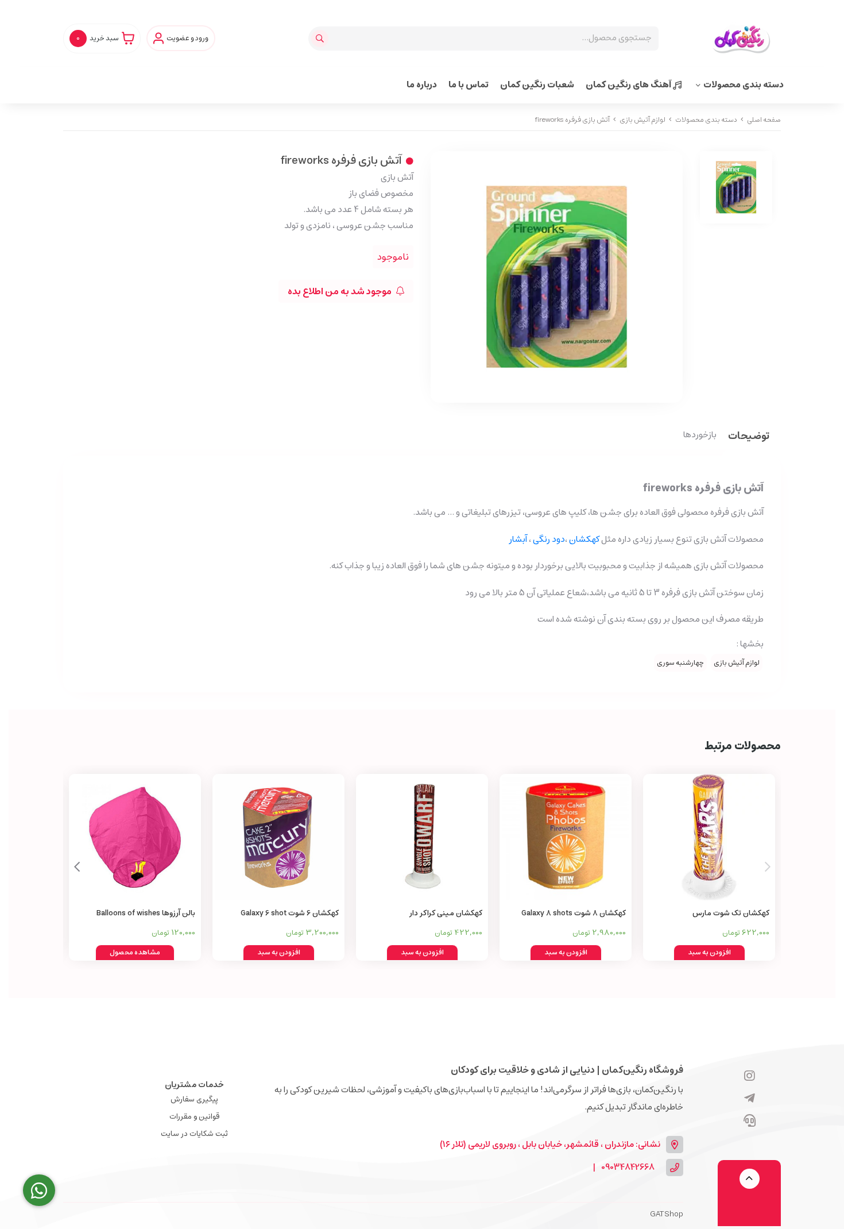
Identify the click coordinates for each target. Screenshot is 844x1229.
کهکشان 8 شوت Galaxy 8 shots (573, 913)
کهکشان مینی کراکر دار (445, 913)
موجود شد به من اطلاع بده (340, 291)
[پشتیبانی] (749, 1121)
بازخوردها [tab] (700, 435)
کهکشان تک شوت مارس (730, 913)
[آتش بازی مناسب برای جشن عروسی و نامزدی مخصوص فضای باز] (278, 837)
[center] (321, 38)
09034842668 (628, 1167)
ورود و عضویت (187, 38)
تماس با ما (468, 85)
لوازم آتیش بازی (642, 120)
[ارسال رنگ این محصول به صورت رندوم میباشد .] (135, 837)
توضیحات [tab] (748, 437)
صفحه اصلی (764, 120)
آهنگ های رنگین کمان (629, 85)
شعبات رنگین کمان (537, 85)
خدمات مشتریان (194, 1085)
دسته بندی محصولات (743, 85)
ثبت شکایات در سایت (194, 1134)
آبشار (516, 539)
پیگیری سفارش (194, 1099)
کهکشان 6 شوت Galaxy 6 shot (290, 913)
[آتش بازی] (566, 837)
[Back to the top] (750, 1179)
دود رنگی (549, 539)
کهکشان (584, 539)
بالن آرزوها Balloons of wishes (145, 913)
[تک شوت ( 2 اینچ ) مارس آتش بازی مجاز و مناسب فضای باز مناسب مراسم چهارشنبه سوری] (709, 837)
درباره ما (421, 85)
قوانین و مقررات (194, 1116)
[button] (76, 867)
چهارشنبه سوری (680, 663)
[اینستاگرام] (749, 1077)
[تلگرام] (749, 1099)
